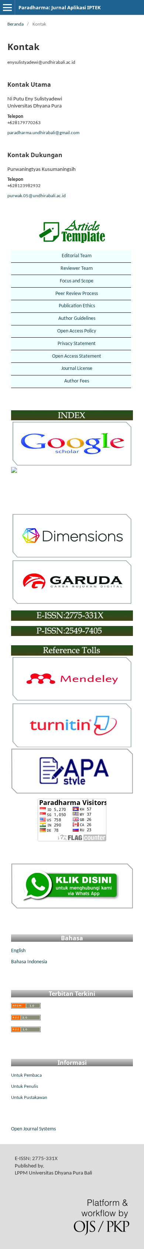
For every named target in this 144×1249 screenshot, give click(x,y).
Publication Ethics (77, 306)
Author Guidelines (76, 318)
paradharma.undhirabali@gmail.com (43, 132)
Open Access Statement (76, 356)
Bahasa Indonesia (29, 962)
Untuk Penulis (24, 1086)
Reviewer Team (77, 268)
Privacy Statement (77, 344)
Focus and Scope (76, 281)
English (18, 951)
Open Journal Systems (33, 1129)
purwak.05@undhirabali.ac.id (36, 195)
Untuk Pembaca (26, 1075)
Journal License (76, 368)
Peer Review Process (76, 293)
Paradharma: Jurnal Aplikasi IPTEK (59, 7)
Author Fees (76, 381)
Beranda (15, 24)
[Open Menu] (7, 7)
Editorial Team (77, 256)
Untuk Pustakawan (29, 1097)
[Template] (72, 231)
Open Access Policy (76, 331)
